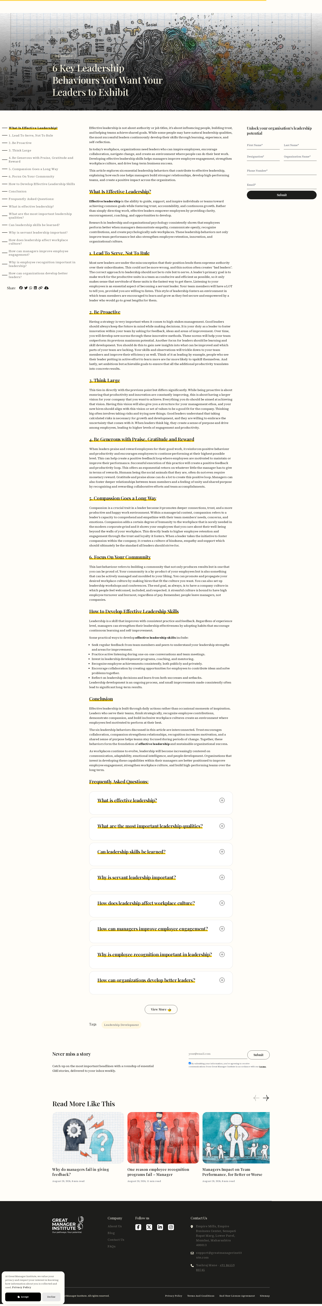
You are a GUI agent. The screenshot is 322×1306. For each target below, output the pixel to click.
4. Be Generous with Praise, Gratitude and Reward (41, 159)
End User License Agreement (237, 1295)
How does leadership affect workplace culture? (38, 241)
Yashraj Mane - (215, 1267)
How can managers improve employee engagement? (38, 253)
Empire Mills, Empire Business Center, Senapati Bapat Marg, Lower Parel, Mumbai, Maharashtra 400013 (216, 1235)
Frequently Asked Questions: (31, 199)
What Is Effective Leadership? (33, 128)
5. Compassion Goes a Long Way (33, 169)
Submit (282, 195)
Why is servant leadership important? (38, 232)
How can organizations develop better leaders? (38, 275)
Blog (111, 1233)
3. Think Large (20, 150)
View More (159, 1009)
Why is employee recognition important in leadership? (42, 264)
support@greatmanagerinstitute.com (219, 1255)
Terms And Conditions (200, 1295)
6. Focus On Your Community (31, 176)
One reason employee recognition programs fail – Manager (158, 1172)
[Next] (266, 1098)
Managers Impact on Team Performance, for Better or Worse (232, 1172)
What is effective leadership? (31, 206)
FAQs (112, 1246)
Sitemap (265, 1295)
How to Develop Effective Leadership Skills (42, 184)
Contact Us (116, 1240)
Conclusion (17, 191)
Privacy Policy (173, 1295)
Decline (51, 1296)
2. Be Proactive (20, 143)
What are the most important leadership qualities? (40, 215)
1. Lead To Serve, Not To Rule (31, 135)
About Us (115, 1226)
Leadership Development (121, 1025)
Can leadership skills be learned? (34, 225)
